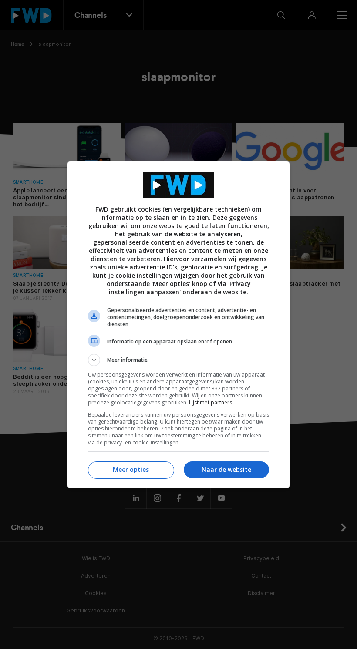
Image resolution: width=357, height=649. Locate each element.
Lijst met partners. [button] (211, 402)
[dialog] (178, 324)
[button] (178, 360)
